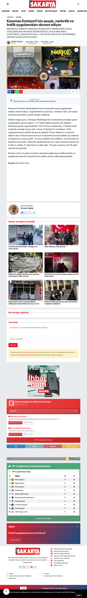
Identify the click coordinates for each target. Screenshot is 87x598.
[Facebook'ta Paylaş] (9, 91)
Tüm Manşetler (59, 560)
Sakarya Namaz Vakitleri (62, 553)
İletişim (11, 573)
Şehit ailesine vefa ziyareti (55, 246)
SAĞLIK (71, 11)
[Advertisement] (46, 183)
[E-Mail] (22, 213)
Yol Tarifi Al (29, 422)
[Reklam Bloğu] (43, 381)
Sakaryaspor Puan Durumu (54, 576)
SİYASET (15, 11)
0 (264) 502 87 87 (16, 422)
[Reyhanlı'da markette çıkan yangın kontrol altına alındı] (61, 262)
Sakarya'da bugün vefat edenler (20, 576)
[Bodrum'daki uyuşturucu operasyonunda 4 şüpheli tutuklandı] (61, 290)
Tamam (78, 595)
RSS (24, 588)
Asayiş (18, 17)
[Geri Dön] (6, 592)
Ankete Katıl (15, 540)
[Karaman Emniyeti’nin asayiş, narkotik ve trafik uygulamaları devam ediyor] (43, 67)
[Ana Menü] (8, 4)
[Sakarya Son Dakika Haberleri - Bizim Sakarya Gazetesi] (42, 4)
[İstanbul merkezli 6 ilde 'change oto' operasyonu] (25, 235)
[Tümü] (77, 527)
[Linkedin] (34, 213)
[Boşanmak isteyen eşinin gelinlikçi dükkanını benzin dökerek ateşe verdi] (25, 290)
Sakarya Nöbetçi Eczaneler (63, 549)
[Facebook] (26, 213)
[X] (24, 567)
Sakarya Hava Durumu (61, 551)
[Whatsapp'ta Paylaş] (17, 91)
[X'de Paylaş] (13, 91)
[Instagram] (30, 213)
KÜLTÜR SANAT (51, 11)
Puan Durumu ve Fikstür (62, 558)
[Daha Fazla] (21, 91)
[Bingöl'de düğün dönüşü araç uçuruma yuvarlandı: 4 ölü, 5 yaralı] (25, 262)
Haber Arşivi (58, 565)
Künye (47, 573)
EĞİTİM (63, 11)
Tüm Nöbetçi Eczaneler (44, 440)
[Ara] (78, 4)
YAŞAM (39, 11)
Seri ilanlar (12, 578)
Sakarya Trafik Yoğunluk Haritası (64, 556)
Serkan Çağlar (27, 208)
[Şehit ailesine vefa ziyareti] (61, 235)
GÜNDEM (5, 11)
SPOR (23, 11)
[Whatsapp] (35, 567)
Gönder (13, 345)
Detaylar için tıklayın (43, 518)
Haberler (10, 17)
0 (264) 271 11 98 (16, 434)
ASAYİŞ (31, 11)
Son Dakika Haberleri (61, 563)
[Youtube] (31, 567)
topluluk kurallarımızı (28, 352)
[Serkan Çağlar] (13, 210)
